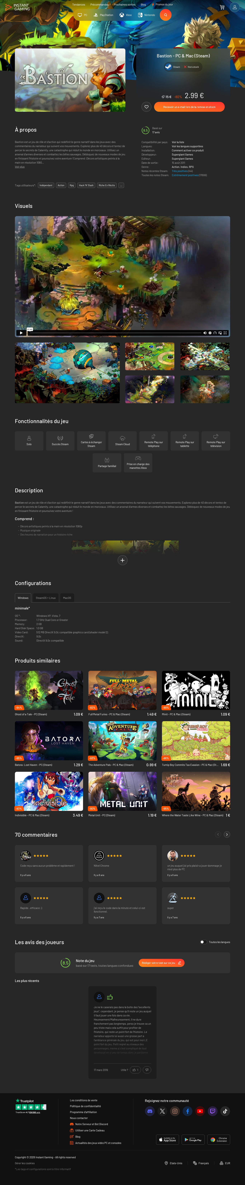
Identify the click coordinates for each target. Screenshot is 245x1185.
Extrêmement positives (185, 175)
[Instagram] (175, 1111)
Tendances (78, 4)
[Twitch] (213, 1111)
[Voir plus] (122, 1032)
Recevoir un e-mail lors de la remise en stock (189, 107)
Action (175, 166)
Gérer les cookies (25, 1163)
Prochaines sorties (124, 4)
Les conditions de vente (83, 1100)
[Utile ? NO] (147, 1069)
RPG (191, 166)
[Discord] (150, 1111)
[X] (162, 1111)
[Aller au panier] (222, 7)
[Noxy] (25, 898)
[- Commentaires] (218, 834)
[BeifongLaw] (25, 855)
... (121, 185)
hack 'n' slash (86, 185)
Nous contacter (79, 1118)
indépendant (46, 185)
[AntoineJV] (172, 855)
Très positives (180, 171)
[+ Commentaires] (227, 834)
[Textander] (172, 898)
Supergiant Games (182, 154)
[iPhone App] (167, 1140)
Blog (143, 4)
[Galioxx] (99, 997)
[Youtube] (200, 1111)
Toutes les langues (219, 942)
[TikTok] (225, 1111)
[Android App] (193, 1140)
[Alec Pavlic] (99, 855)
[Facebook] (187, 1111)
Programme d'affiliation (83, 1112)
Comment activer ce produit (188, 150)
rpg (72, 185)
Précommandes (99, 4)
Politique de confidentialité (85, 1106)
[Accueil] (17, 7)
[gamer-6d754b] (99, 898)
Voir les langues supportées (187, 146)
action (61, 185)
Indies (184, 166)
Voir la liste (178, 142)
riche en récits (107, 185)
